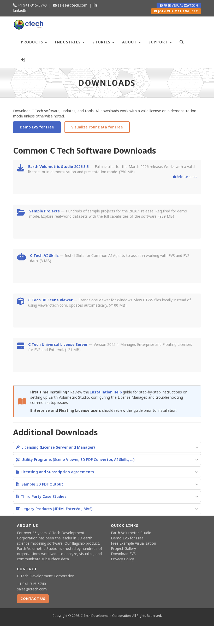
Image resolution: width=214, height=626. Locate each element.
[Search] (182, 41)
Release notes (186, 176)
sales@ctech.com (72, 5)
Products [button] (32, 42)
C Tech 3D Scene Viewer (50, 299)
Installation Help (106, 392)
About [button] (130, 42)
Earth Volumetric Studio (37, 548)
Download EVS (123, 553)
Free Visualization (180, 5)
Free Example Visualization (133, 543)
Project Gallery (123, 548)
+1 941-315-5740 (32, 5)
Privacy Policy (122, 558)
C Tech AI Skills (44, 255)
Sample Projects (44, 210)
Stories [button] (102, 42)
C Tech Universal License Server (58, 344)
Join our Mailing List (177, 11)
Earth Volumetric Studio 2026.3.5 (58, 166)
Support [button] (158, 42)
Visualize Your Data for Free (97, 127)
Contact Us (32, 598)
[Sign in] (23, 59)
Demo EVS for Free (37, 127)
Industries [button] (68, 42)
